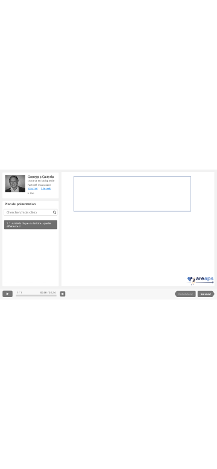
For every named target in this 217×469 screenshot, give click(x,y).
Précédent (185, 294)
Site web (46, 188)
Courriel (33, 188)
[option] (30, 224)
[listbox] (30, 250)
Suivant (206, 294)
